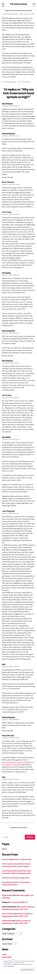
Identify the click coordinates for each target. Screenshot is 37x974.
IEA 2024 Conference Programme (16, 878)
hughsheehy (7, 921)
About (4, 849)
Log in (4, 954)
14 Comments (25, 82)
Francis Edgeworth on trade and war (17, 859)
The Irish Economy (18, 4)
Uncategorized (11, 82)
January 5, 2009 (28, 14)
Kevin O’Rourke (8, 914)
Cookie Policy (10, 966)
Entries (6, 957)
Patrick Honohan (12, 14)
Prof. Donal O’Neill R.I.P (19, 902)
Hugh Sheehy (7, 895)
